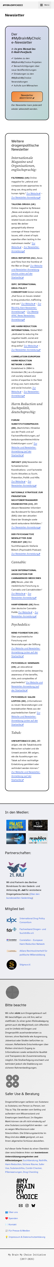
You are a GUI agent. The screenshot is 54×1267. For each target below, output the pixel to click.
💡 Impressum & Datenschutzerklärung (25, 1237)
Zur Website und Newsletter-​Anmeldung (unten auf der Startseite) (25, 652)
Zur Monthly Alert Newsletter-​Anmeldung (26, 307)
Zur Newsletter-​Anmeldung (25, 197)
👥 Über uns (11, 1212)
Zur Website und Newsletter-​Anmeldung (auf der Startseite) (27, 686)
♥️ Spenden (11, 1218)
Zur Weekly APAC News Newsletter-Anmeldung (24, 315)
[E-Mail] (20, 1205)
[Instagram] (27, 1205)
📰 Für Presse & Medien (17, 1230)
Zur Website (32, 193)
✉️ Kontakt (10, 1224)
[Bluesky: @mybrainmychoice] (33, 1205)
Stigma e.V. (25, 964)
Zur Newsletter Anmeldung (24, 553)
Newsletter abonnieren (26, 96)
